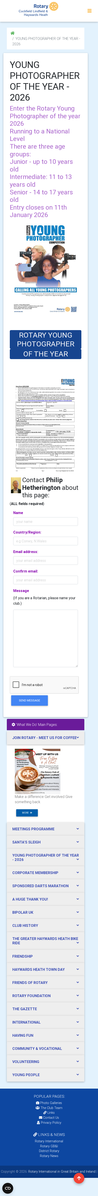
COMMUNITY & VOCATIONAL (37, 1048)
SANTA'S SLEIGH (26, 842)
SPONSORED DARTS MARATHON (40, 886)
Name (18, 512)
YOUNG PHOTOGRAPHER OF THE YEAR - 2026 (45, 857)
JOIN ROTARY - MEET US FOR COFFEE (44, 737)
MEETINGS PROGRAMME (33, 829)
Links (51, 1113)
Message (21, 590)
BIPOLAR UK (22, 912)
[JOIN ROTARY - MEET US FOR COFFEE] (37, 771)
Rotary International (49, 1141)
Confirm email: (25, 571)
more (26, 812)
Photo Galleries (50, 1103)
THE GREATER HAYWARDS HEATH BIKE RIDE (45, 940)
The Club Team (51, 1108)
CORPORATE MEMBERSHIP (35, 872)
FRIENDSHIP (22, 956)
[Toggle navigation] (89, 11)
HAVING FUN (22, 1035)
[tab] (45, 737)
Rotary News (49, 1156)
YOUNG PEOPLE (26, 1075)
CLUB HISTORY (25, 925)
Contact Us (50, 1118)
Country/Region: (27, 532)
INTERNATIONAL (26, 1022)
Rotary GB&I (49, 1146)
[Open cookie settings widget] (7, 1188)
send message (29, 700)
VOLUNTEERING (25, 1061)
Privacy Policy (51, 1123)
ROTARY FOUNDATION (31, 995)
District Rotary (49, 1151)
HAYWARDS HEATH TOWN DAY (38, 969)
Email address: (25, 551)
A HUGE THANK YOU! (30, 899)
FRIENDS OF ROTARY (30, 982)
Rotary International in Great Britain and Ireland (61, 1171)
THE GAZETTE (24, 1009)
